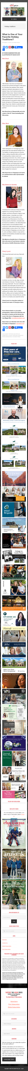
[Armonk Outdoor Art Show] (14, 703)
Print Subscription (6, 949)
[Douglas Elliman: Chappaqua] (14, 672)
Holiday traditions (13, 335)
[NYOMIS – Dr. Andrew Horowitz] (14, 423)
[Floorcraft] (14, 641)
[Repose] (14, 485)
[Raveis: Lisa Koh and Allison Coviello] (14, 563)
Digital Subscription (6, 946)
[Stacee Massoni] (14, 532)
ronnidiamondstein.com (18, 318)
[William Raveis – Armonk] (14, 377)
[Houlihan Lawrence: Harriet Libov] (14, 625)
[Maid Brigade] (14, 516)
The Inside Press (14, 10)
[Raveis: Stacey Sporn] (14, 408)
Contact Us (5, 943)
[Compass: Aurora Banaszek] (14, 594)
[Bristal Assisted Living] (14, 657)
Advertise (4, 939)
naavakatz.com (20, 323)
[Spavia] (14, 688)
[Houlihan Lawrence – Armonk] (14, 454)
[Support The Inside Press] (14, 999)
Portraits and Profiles (14, 334)
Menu (15, 19)
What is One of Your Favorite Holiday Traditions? (12, 37)
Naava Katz (20, 335)
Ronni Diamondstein (7, 336)
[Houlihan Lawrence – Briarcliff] (14, 470)
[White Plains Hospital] (14, 361)
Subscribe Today (9, 1059)
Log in (22, 1068)
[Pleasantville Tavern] (14, 579)
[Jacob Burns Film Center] (14, 610)
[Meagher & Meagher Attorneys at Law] (14, 548)
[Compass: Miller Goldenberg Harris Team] (14, 501)
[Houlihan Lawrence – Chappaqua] (14, 439)
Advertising (14, 1001)
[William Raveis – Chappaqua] (14, 392)
